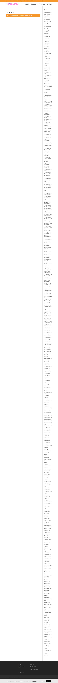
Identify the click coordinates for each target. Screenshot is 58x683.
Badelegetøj (46, 58)
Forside (27, 4)
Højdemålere (46, 442)
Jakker (45, 449)
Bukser (45, 354)
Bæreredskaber (47, 78)
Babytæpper (46, 48)
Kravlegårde (46, 474)
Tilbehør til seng (47, 638)
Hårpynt (45, 435)
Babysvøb (46, 46)
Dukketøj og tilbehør (48, 384)
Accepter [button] (48, 681)
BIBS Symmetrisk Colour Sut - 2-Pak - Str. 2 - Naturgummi (48, 295)
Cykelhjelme (46, 363)
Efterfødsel (46, 390)
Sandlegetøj (46, 552)
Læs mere (34, 681)
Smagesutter (46, 586)
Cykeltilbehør (46, 364)
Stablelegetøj (46, 602)
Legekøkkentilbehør (48, 484)
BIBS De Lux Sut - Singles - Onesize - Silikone (47, 159)
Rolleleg (45, 548)
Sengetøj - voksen (47, 568)
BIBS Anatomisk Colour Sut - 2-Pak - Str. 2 (47, 91)
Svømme (45, 627)
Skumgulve (46, 581)
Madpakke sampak (47, 503)
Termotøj (46, 632)
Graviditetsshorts (47, 421)
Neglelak (46, 516)
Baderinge (46, 61)
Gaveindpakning (47, 400)
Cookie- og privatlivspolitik (11, 676)
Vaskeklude (46, 656)
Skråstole (46, 579)
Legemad (46, 487)
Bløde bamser (47, 335)
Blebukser (46, 334)
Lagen (45, 477)
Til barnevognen (47, 634)
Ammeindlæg (46, 17)
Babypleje (46, 41)
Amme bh (46, 16)
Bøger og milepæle (47, 344)
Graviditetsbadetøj (47, 412)
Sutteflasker (46, 624)
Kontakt (49, 4)
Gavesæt (45, 402)
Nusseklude (46, 518)
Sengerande (46, 561)
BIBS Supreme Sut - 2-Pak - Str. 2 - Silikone (48, 261)
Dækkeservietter (47, 366)
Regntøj (45, 546)
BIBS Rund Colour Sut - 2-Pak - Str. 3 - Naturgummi (47, 202)
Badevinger (46, 68)
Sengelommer (47, 558)
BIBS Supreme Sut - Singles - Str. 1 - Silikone (48, 276)
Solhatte (45, 592)
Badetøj (45, 65)
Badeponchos (46, 60)
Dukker (45, 377)
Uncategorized (47, 650)
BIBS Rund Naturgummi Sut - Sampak (47, 236)
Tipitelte (45, 639)
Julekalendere (46, 451)
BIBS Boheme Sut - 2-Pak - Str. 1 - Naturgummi (48, 113)
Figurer (45, 395)
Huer (45, 443)
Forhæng (46, 397)
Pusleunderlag (47, 539)
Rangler (45, 544)
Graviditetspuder (47, 419)
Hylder (45, 447)
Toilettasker (46, 641)
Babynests (46, 39)
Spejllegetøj (46, 597)
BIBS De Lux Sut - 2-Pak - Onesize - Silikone (48, 154)
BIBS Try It (46, 328)
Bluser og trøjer (47, 337)
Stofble (45, 606)
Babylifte (46, 38)
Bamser (45, 70)
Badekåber (46, 56)
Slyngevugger (46, 584)
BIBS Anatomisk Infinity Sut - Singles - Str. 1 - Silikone (48, 101)
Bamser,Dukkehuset (48, 75)
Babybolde (46, 33)
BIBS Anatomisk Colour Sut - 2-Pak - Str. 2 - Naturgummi (48, 95)
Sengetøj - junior (47, 566)
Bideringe (46, 330)
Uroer (45, 655)
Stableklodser (46, 600)
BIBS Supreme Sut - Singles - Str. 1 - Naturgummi (48, 271)
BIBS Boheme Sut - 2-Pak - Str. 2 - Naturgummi (48, 121)
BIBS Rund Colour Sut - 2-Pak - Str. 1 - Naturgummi (47, 184)
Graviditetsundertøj (48, 422)
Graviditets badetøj (47, 407)
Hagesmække (46, 429)
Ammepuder (46, 21)
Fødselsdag (46, 399)
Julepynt (45, 452)
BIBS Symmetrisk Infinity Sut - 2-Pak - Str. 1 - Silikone (48, 312)
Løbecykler (46, 496)
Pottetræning (46, 530)
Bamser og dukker (47, 72)
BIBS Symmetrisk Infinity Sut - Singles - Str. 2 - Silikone (48, 326)
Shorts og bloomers (48, 571)
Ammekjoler (46, 19)
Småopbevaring (47, 588)
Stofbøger (46, 610)
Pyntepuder (46, 542)
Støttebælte (46, 615)
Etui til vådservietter (48, 392)
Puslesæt (46, 535)
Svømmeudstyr (47, 629)
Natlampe (46, 515)
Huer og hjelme (47, 445)
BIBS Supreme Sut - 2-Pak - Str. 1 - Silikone (48, 248)
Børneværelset (47, 351)
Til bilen (45, 636)
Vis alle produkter (38, 4)
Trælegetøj (46, 645)
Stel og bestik (46, 604)
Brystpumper (46, 352)
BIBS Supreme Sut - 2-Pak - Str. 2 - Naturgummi (48, 256)
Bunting (45, 356)
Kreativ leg (46, 476)
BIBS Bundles (46, 142)
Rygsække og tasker (48, 549)
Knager (45, 464)
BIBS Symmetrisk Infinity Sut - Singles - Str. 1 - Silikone (48, 321)
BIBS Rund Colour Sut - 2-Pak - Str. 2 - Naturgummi (47, 193)
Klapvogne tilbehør (47, 459)
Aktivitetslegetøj (47, 12)
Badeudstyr (46, 67)
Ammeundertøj (47, 26)
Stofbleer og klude (47, 607)
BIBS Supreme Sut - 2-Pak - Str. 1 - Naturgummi (48, 244)
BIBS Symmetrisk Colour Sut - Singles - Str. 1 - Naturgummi (48, 301)
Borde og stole (47, 342)
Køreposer (46, 472)
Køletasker (46, 470)
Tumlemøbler (46, 646)
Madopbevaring (47, 501)
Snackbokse (46, 590)
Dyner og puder (47, 388)
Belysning (46, 80)
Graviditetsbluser (47, 415)
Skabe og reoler (47, 574)
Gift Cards (46, 406)
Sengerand (46, 559)
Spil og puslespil (47, 599)
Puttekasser (46, 541)
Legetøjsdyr (46, 493)
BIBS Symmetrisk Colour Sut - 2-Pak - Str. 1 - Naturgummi (48, 285)
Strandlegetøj (46, 617)
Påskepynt (46, 522)
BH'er (45, 82)
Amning (45, 28)
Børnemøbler (46, 347)
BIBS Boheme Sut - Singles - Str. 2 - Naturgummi (47, 139)
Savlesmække (46, 554)
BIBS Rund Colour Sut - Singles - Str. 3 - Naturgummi (48, 232)
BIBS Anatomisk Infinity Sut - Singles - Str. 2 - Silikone (48, 106)
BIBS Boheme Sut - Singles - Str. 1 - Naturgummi (47, 131)
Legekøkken (46, 483)
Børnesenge (46, 349)
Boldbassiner (46, 341)
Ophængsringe (47, 520)
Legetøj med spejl (47, 491)
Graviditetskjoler (47, 417)
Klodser (45, 462)
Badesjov (46, 63)
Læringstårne (46, 481)
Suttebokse (46, 622)
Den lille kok (46, 370)
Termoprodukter (47, 631)
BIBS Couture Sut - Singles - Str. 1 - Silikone (47, 150)
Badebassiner (46, 50)
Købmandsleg (46, 465)
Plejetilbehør (46, 528)
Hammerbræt (46, 433)
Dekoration (46, 368)
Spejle (45, 595)
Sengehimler (46, 556)
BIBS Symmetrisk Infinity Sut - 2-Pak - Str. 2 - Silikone (48, 317)
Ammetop (46, 23)
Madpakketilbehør (47, 506)
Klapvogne (46, 457)
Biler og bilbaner (47, 332)
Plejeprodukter (47, 527)
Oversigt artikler (21, 672)
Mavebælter (46, 511)
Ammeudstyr (46, 24)
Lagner (45, 479)
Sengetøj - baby (47, 565)
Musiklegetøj (46, 513)
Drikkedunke (46, 371)
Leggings (46, 494)
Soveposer (46, 593)
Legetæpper (46, 489)
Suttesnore (46, 625)
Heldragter (46, 437)
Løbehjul (46, 498)
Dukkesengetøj (47, 380)
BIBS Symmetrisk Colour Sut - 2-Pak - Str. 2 (47, 290)
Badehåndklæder (47, 53)
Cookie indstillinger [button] (41, 681)
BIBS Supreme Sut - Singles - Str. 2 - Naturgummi (48, 280)
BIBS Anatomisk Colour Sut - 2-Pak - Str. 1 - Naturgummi (48, 85)
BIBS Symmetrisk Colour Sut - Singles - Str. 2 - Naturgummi (48, 306)
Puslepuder (46, 534)
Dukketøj (46, 382)
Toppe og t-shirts (47, 643)
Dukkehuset (46, 373)
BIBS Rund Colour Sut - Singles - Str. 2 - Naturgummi (48, 223)
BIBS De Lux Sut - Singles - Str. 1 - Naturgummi (47, 163)
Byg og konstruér (47, 358)
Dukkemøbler (46, 375)
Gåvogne (46, 404)
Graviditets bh (47, 410)
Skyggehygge (46, 583)
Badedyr (45, 51)
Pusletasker (46, 537)
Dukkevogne (46, 387)
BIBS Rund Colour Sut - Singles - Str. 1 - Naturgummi (48, 214)
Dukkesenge (46, 378)
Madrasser (46, 509)
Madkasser (46, 500)
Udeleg (45, 648)
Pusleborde (46, 532)
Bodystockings (47, 339)
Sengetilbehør (47, 563)
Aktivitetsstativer (47, 14)
